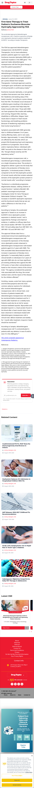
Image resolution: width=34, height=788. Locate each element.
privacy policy (6, 400)
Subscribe (25, 395)
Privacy (17, 652)
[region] (17, 770)
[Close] (32, 755)
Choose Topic (15, 7)
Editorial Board (17, 646)
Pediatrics (4, 409)
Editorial (17, 644)
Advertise (17, 642)
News (19, 695)
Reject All (17, 780)
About (17, 640)
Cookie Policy (28, 772)
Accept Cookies (17, 785)
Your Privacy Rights (17, 656)
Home (5, 695)
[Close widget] (30, 711)
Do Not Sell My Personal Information (17, 654)
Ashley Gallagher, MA (10, 450)
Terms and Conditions (17, 650)
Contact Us (17, 648)
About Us (12, 695)
